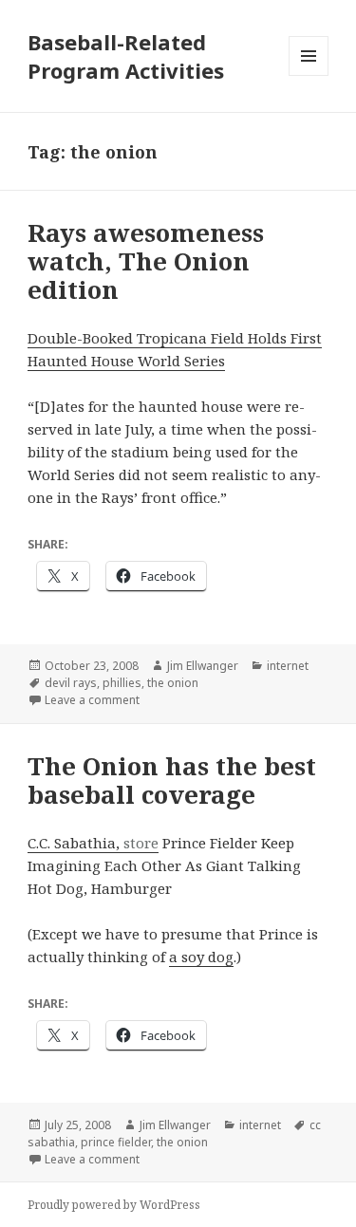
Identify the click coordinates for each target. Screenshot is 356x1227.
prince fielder (116, 1142)
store (141, 842)
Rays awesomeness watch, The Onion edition (146, 261)
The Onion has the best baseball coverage (172, 780)
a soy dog (201, 956)
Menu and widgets (309, 75)
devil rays (71, 683)
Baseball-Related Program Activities (126, 56)
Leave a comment (92, 700)
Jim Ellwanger (202, 666)
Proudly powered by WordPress (114, 1205)
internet (288, 666)
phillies (122, 683)
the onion (172, 683)
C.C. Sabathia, (75, 842)
